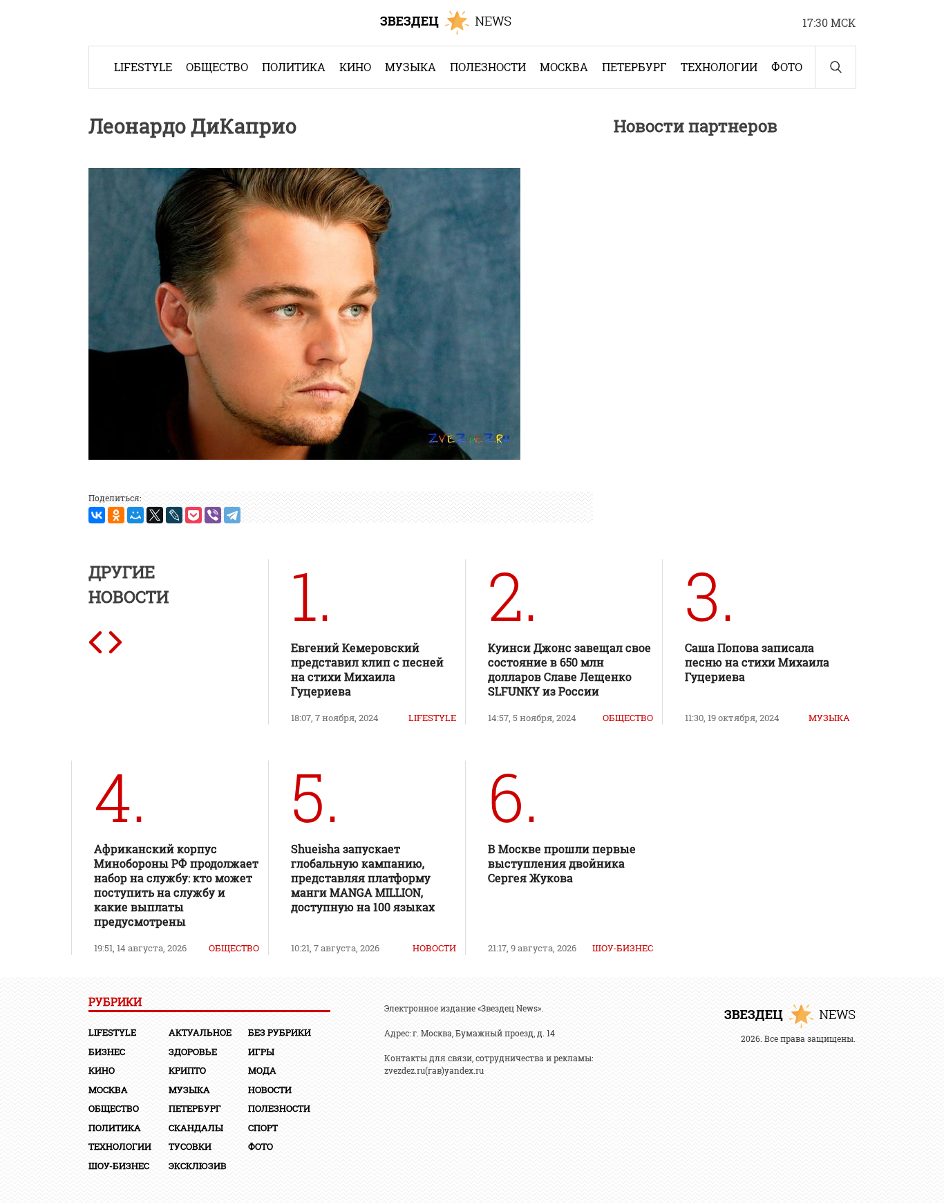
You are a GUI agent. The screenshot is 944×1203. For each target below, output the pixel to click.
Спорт (263, 1127)
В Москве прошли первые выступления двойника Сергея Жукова (562, 863)
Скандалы (196, 1127)
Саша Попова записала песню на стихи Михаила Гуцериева (757, 662)
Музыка (410, 66)
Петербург (634, 66)
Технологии (719, 66)
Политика (293, 66)
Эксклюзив (198, 1165)
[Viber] (213, 515)
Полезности (488, 66)
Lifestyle (143, 66)
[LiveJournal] (174, 515)
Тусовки (190, 1146)
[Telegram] (232, 515)
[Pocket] (193, 515)
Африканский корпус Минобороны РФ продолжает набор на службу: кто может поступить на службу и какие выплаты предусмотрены (176, 885)
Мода (262, 1070)
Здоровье (193, 1051)
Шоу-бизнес (622, 948)
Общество (217, 66)
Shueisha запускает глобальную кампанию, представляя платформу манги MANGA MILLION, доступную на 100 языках (364, 877)
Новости (434, 948)
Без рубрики (279, 1032)
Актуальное (200, 1032)
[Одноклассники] (116, 515)
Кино (355, 66)
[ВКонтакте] (96, 515)
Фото (786, 66)
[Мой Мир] (135, 515)
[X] (155, 515)
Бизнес (106, 1051)
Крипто (187, 1070)
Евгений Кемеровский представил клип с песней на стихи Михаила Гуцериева (367, 669)
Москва (564, 66)
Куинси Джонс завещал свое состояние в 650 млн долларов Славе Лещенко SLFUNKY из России (569, 669)
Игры (261, 1051)
